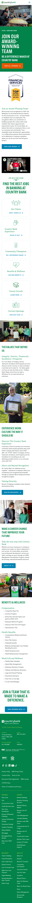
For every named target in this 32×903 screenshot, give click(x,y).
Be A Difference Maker (14, 255)
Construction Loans (7, 803)
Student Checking (7, 827)
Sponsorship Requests (20, 896)
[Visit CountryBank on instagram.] (6, 765)
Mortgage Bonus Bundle (7, 837)
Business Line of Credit (22, 811)
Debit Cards (5, 883)
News (18, 889)
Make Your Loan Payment (6, 871)
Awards (19, 859)
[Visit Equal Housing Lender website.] (12, 758)
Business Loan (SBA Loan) (23, 822)
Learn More (14, 295)
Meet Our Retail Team (23, 886)
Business (19, 795)
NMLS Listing (25, 779)
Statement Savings (7, 824)
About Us (7, 565)
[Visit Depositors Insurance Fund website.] (4, 758)
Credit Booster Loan (8, 806)
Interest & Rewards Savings (7, 820)
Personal (5, 795)
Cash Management (22, 815)
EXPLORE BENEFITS (14, 275)
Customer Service (22, 869)
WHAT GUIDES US (15, 213)
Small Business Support (21, 846)
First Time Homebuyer (5, 810)
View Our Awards (10, 146)
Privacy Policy (6, 771)
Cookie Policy (6, 775)
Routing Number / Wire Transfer (7, 879)
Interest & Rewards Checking (7, 815)
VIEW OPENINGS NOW (15, 709)
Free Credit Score (7, 861)
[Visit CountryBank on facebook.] (3, 765)
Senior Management (23, 892)
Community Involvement (20, 865)
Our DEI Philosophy (11, 492)
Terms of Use (16, 775)
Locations (20, 875)
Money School (21, 878)
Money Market (6, 830)
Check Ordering (6, 856)
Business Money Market (21, 806)
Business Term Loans (23, 839)
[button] (29, 2)
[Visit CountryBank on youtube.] (12, 765)
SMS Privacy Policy (17, 771)
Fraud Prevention (7, 859)
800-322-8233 (21, 734)
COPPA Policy (6, 783)
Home (3, 30)
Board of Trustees (22, 861)
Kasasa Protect (6, 864)
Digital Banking (6, 875)
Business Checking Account (22, 801)
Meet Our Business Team (22, 882)
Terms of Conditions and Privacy (11, 787)
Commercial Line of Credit (23, 827)
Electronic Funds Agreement (10, 779)
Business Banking (22, 797)
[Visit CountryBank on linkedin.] (9, 765)
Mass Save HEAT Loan (7, 842)
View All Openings (11, 66)
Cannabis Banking (22, 818)
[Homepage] (9, 2)
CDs (3, 800)
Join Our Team (14, 315)
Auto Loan (5, 797)
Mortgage (5, 833)
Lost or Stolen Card (8, 867)
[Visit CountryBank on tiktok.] (16, 766)
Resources (5, 853)
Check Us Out (15, 235)
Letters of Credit (22, 842)
